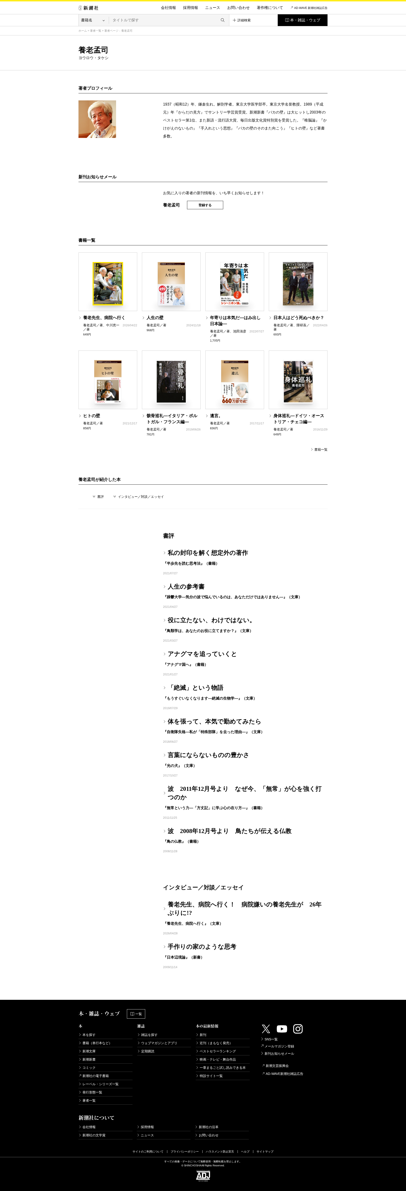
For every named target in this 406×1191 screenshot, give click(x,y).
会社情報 (168, 8)
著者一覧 (95, 30)
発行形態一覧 (92, 1092)
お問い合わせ (238, 8)
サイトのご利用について (148, 1151)
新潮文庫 (89, 1051)
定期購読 (147, 1051)
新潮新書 (89, 1059)
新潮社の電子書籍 (95, 1076)
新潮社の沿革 (209, 1127)
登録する (205, 205)
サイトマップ (265, 1151)
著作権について (270, 8)
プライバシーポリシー (185, 1151)
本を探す (89, 1035)
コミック (89, 1067)
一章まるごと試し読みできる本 (223, 1067)
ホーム (82, 30)
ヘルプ (245, 1151)
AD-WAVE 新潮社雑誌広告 (311, 8)
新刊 (203, 1035)
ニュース (212, 8)
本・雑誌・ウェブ (305, 20)
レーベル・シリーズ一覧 (100, 1084)
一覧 (138, 1014)
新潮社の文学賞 (93, 1135)
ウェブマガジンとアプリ (159, 1043)
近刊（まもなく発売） (216, 1043)
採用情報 (190, 8)
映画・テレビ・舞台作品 (218, 1059)
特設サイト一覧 (211, 1076)
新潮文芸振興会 (277, 1066)
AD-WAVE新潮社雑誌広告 (284, 1074)
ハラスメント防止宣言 (220, 1151)
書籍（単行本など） (97, 1043)
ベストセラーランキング (218, 1051)
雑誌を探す (149, 1035)
